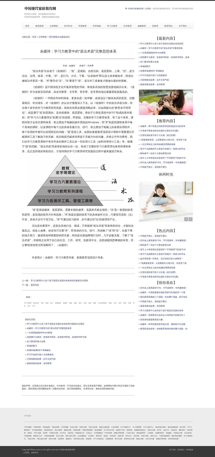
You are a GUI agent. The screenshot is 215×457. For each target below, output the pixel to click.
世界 (124, 303)
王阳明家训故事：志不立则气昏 (41, 358)
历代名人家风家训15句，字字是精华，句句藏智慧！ (164, 162)
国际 (75, 303)
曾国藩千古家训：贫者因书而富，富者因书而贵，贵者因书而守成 (56, 337)
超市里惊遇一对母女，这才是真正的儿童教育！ (161, 258)
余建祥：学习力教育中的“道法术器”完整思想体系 (49, 328)
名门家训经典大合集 (36, 341)
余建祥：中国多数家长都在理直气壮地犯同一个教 (162, 292)
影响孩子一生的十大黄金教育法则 (155, 153)
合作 (28, 306)
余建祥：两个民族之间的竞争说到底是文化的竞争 (162, 126)
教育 (94, 303)
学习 (33, 306)
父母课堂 (43, 36)
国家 (110, 303)
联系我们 (181, 449)
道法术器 (36, 303)
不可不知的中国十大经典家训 (40, 354)
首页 (34, 36)
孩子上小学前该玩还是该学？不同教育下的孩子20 (163, 157)
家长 (80, 303)
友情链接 (189, 449)
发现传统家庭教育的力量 (151, 319)
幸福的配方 (32, 345)
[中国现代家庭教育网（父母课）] (39, 8)
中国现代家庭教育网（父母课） (140, 8)
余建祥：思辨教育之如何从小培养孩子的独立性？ (162, 315)
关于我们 (172, 449)
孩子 (51, 303)
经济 (119, 303)
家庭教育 (58, 303)
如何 (89, 303)
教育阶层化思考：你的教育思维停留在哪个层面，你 (163, 328)
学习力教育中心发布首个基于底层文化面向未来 (161, 310)
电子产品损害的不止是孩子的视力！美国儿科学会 (162, 148)
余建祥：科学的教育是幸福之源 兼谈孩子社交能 (162, 324)
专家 (129, 303)
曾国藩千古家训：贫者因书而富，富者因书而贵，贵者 (164, 57)
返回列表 (35, 284)
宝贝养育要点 (102, 303)
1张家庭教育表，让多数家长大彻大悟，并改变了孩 (163, 139)
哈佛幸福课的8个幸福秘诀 (39, 350)
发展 (70, 303)
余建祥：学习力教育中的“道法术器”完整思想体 (161, 48)
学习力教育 (27, 303)
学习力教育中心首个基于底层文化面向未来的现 (161, 43)
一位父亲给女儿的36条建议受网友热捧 (157, 144)
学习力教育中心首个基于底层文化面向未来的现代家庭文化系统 (59, 280)
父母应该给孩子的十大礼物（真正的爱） (158, 135)
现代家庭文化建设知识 (59, 36)
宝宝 (115, 303)
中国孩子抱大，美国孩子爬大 (153, 167)
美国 (46, 303)
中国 (42, 303)
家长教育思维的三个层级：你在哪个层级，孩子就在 (163, 296)
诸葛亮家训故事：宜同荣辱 (39, 363)
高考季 (90, 65)
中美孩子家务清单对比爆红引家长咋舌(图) (159, 130)
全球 (85, 303)
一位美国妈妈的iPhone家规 (39, 332)
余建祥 (65, 303)
